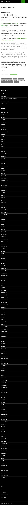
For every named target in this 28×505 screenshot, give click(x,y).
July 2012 (3, 251)
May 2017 (3, 141)
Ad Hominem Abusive (5, 12)
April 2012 (3, 258)
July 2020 (3, 117)
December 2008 (4, 355)
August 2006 (3, 424)
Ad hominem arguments (6, 78)
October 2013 (4, 214)
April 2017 (3, 144)
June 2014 (3, 195)
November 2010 (4, 299)
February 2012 (4, 263)
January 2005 (3, 468)
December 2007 (4, 385)
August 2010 (3, 307)
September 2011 (4, 275)
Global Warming (21, 80)
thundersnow (4, 25)
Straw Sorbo (3, 93)
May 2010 (3, 314)
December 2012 (4, 239)
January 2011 (3, 295)
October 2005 (4, 448)
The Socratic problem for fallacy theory (9, 98)
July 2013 (3, 222)
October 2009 (4, 331)
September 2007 (4, 392)
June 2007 (3, 399)
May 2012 (3, 256)
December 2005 (4, 443)
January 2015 (3, 178)
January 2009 (3, 353)
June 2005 (3, 458)
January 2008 (3, 382)
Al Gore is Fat (21, 78)
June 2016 (3, 161)
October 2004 (4, 472)
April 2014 (3, 200)
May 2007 (3, 402)
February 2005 (4, 465)
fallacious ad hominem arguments (9, 80)
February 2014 (4, 204)
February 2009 (4, 351)
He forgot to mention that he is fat (14, 16)
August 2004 (3, 477)
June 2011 (3, 282)
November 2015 (4, 166)
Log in (2, 489)
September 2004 (4, 475)
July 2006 (3, 426)
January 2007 (3, 412)
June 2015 (3, 168)
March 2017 (3, 146)
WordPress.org (4, 497)
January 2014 (3, 207)
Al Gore (15, 78)
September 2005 (4, 450)
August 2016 (3, 156)
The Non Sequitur (5, 1)
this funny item (13, 74)
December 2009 (4, 326)
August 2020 (3, 114)
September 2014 (4, 187)
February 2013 (4, 234)
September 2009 (4, 334)
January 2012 (3, 265)
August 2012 (3, 248)
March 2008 (3, 377)
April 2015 (3, 173)
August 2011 (3, 278)
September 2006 (4, 421)
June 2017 (3, 139)
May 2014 (3, 197)
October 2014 (4, 185)
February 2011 (4, 292)
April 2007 (3, 404)
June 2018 (3, 127)
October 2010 (4, 302)
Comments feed (4, 494)
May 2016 (3, 163)
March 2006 (3, 436)
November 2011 (4, 270)
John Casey (9, 20)
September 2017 (4, 131)
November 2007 (4, 387)
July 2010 (3, 309)
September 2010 (4, 304)
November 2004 (4, 470)
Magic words (3, 96)
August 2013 (3, 219)
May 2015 (3, 170)
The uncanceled (4, 103)
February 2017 (4, 148)
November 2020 (4, 112)
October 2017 (4, 129)
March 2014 (3, 202)
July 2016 (3, 158)
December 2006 (4, 414)
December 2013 (4, 209)
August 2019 (3, 119)
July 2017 (3, 136)
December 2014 (4, 180)
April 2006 (3, 433)
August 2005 (3, 453)
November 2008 (4, 358)
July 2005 (3, 455)
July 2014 (3, 192)
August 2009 (3, 336)
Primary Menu (26, 1)
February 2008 (4, 380)
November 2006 (4, 416)
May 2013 (3, 226)
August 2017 (3, 134)
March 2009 (3, 348)
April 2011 (3, 287)
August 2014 (3, 190)
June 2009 (3, 341)
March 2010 (3, 319)
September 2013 (4, 217)
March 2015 (3, 175)
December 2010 (4, 297)
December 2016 (4, 153)
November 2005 (4, 446)
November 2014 (4, 183)
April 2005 (3, 460)
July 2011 (3, 280)
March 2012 (3, 260)
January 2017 (3, 151)
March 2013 (3, 231)
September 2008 (4, 363)
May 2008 (3, 373)
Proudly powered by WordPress (6, 503)
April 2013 (3, 229)
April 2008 (3, 375)
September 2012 (4, 246)
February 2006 (4, 438)
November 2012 (4, 241)
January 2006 (3, 441)
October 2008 (4, 360)
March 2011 (3, 290)
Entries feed (3, 492)
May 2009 (3, 343)
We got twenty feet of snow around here (10, 23)
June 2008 (3, 370)
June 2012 (3, 253)
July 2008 (3, 368)
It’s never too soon (4, 101)
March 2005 (3, 463)
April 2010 (3, 317)
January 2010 (3, 324)
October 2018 (4, 122)
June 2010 (3, 312)
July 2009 (3, 338)
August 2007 (3, 394)
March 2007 (3, 407)
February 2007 (4, 409)
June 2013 (3, 224)
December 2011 (4, 268)
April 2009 (3, 346)
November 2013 (4, 212)
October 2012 (4, 243)
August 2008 (3, 365)
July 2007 (3, 397)
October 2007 (4, 390)
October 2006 (4, 419)
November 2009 (4, 329)
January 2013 (3, 236)
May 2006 (3, 431)
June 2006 (3, 429)
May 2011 (3, 285)
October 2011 (4, 273)
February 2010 (4, 321)
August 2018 (3, 124)
